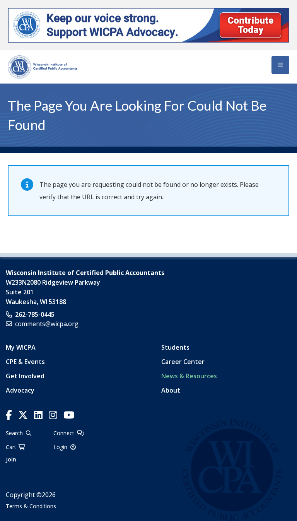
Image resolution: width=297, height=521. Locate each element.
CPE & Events (25, 361)
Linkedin (38, 415)
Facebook (9, 415)
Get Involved (25, 376)
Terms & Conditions (31, 506)
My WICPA (21, 347)
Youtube (68, 415)
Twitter (23, 415)
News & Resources (189, 376)
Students (175, 347)
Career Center (183, 361)
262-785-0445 (35, 314)
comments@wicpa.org (47, 323)
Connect (63, 433)
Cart (11, 447)
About (170, 390)
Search (14, 433)
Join (11, 459)
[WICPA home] (42, 66)
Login (60, 447)
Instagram (53, 415)
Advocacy (20, 390)
